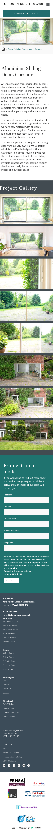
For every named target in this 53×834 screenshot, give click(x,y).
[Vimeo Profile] (27, 765)
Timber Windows (10, 625)
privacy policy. (10, 568)
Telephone (8, 542)
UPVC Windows (9, 637)
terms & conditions (13, 574)
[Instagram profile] (13, 765)
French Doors (8, 669)
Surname (7, 506)
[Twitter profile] (3, 765)
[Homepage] (3, 49)
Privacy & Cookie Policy (12, 757)
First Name (9, 494)
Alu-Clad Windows (10, 629)
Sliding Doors (8, 653)
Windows (7, 618)
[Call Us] (5, 4)
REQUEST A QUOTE (26, 13)
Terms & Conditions (11, 753)
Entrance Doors (9, 665)
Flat (4, 680)
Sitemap (6, 748)
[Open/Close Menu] (48, 4)
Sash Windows (9, 641)
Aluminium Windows (11, 621)
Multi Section (8, 689)
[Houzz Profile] (23, 765)
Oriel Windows (9, 704)
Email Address (10, 518)
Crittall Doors (8, 657)
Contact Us (7, 744)
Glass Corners (9, 716)
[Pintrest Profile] (18, 765)
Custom (6, 693)
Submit (10, 580)
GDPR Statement (10, 761)
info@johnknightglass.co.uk (17, 615)
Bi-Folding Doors (9, 661)
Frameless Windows (11, 712)
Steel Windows (9, 633)
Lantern (6, 685)
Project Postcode (11, 530)
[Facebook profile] (8, 765)
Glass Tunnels (9, 708)
